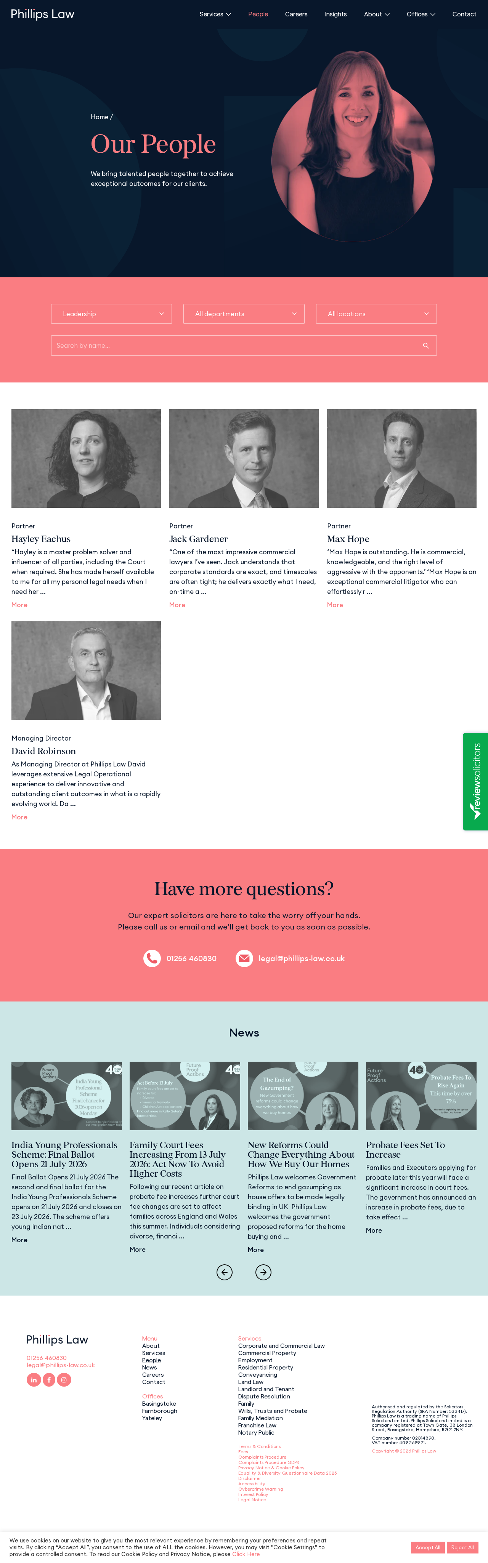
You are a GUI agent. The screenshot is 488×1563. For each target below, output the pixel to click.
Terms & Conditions (259, 1446)
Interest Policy (253, 1494)
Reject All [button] (462, 1547)
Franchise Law (257, 1425)
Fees (243, 1451)
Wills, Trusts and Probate (272, 1410)
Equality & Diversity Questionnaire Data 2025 (287, 1473)
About (373, 14)
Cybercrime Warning (260, 1489)
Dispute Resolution (264, 1396)
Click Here (246, 1554)
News (149, 1367)
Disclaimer (249, 1478)
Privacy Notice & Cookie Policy (271, 1467)
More (19, 605)
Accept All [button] (428, 1547)
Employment (255, 1359)
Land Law (250, 1381)
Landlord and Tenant (266, 1388)
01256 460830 (192, 958)
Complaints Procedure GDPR (268, 1462)
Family (246, 1403)
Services (211, 14)
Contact (465, 14)
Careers (296, 14)
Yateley (152, 1417)
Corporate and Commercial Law (281, 1345)
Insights (336, 14)
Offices (417, 14)
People (258, 14)
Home (100, 117)
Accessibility (251, 1483)
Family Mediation (260, 1417)
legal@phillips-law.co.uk (302, 958)
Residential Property (265, 1367)
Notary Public (256, 1432)
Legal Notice (252, 1499)
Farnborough (159, 1410)
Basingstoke (159, 1403)
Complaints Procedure (262, 1457)
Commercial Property (267, 1352)
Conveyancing (257, 1374)
